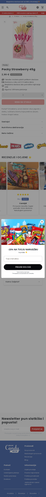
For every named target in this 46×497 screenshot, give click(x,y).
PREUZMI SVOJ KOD (23, 267)
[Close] (42, 221)
